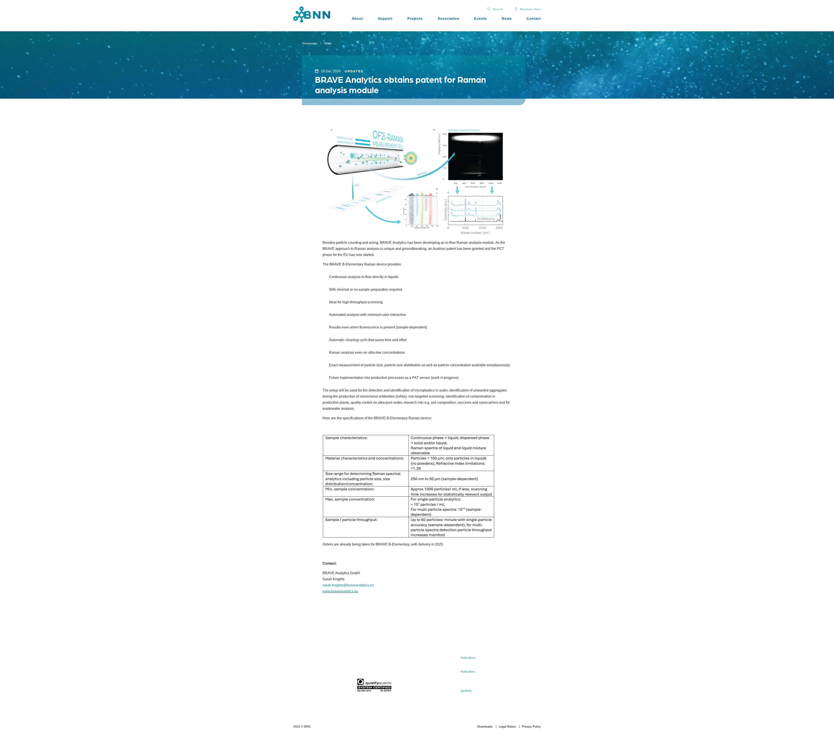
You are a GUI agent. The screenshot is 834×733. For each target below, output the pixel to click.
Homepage (309, 43)
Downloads (485, 726)
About (357, 18)
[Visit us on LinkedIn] (312, 686)
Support (385, 18)
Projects (414, 18)
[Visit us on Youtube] (326, 686)
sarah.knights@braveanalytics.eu (349, 585)
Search (498, 9)
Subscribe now (382, 668)
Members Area (530, 9)
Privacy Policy (531, 726)
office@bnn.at (302, 675)
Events (480, 18)
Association (448, 18)
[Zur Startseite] (311, 14)
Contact (533, 18)
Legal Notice (507, 726)
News (506, 18)
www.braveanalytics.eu (340, 591)
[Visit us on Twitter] (298, 686)
